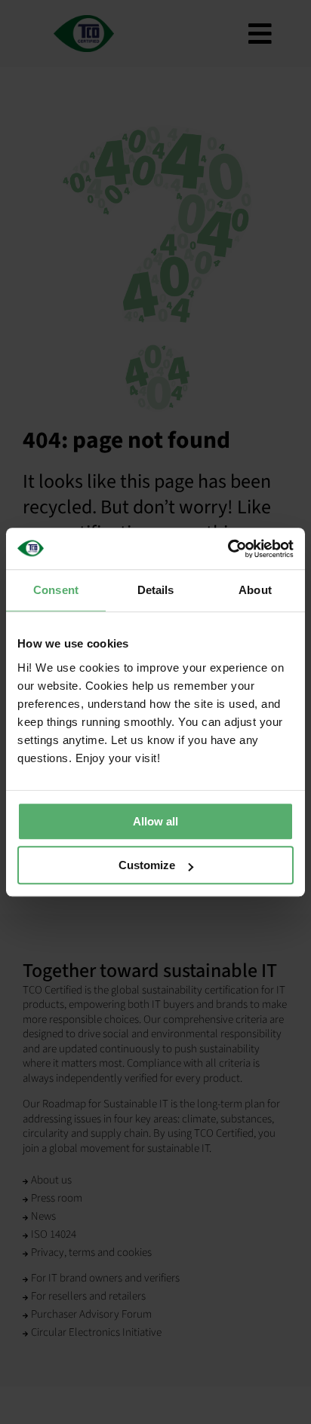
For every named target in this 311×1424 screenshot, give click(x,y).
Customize (147, 865)
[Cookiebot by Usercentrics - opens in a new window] (228, 549)
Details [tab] (155, 589)
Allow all (155, 821)
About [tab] (255, 589)
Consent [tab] (56, 589)
